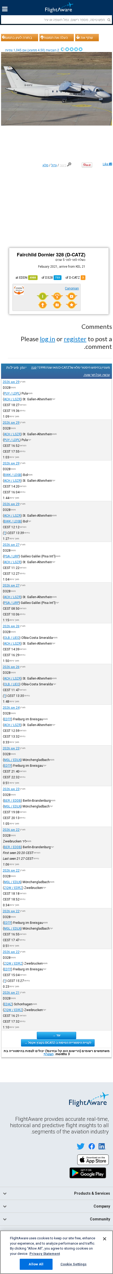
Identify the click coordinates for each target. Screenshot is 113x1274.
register (75, 339)
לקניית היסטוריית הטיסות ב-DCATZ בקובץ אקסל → (57, 1042)
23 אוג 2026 (11, 748)
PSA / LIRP (11, 556)
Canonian (72, 288)
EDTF (7, 719)
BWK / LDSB (12, 475)
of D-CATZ (74, 277)
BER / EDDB (12, 800)
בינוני (63, 165)
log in (47, 339)
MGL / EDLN (12, 760)
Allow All (36, 1264)
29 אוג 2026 (11, 382)
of (51, 277)
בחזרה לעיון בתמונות (17, 37)
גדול (54, 165)
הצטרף (49, 1054)
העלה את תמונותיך (54, 37)
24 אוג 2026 (11, 707)
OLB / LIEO (11, 638)
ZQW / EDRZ (13, 888)
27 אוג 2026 (11, 545)
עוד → (56, 1035)
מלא (45, 165)
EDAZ (8, 1004)
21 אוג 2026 (11, 993)
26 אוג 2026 (11, 626)
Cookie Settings (73, 1264)
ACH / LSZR (12, 399)
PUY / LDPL (12, 393)
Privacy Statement (44, 1254)
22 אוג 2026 (11, 830)
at (26, 277)
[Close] (104, 1239)
